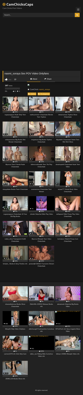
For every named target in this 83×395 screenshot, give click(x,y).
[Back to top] (76, 388)
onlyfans (33, 94)
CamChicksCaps (19, 4)
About (34, 79)
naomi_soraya (44, 89)
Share (49, 79)
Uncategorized (44, 94)
